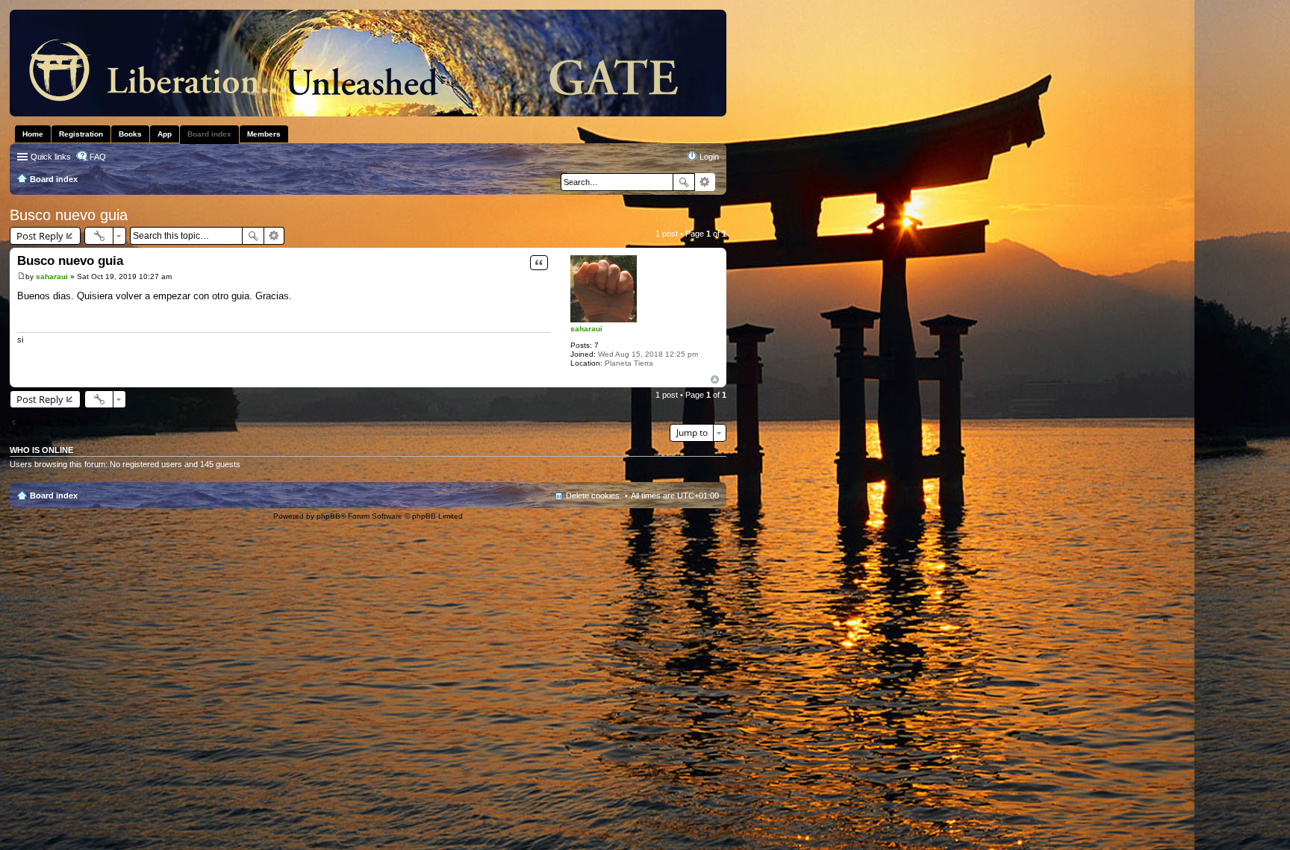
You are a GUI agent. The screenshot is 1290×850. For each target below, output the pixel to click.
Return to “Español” (54, 421)
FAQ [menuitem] (98, 156)
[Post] (21, 276)
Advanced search (705, 182)
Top (715, 379)
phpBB (328, 516)
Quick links (51, 156)
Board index (54, 495)
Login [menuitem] (709, 156)
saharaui (586, 329)
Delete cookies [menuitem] (593, 495)
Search (684, 182)
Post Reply (39, 236)
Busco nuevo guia (69, 215)
